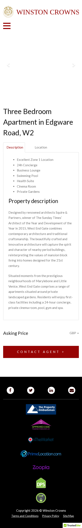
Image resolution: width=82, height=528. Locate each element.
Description (15, 147)
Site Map (68, 516)
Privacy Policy (50, 516)
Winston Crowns (41, 12)
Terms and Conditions (24, 516)
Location (41, 147)
